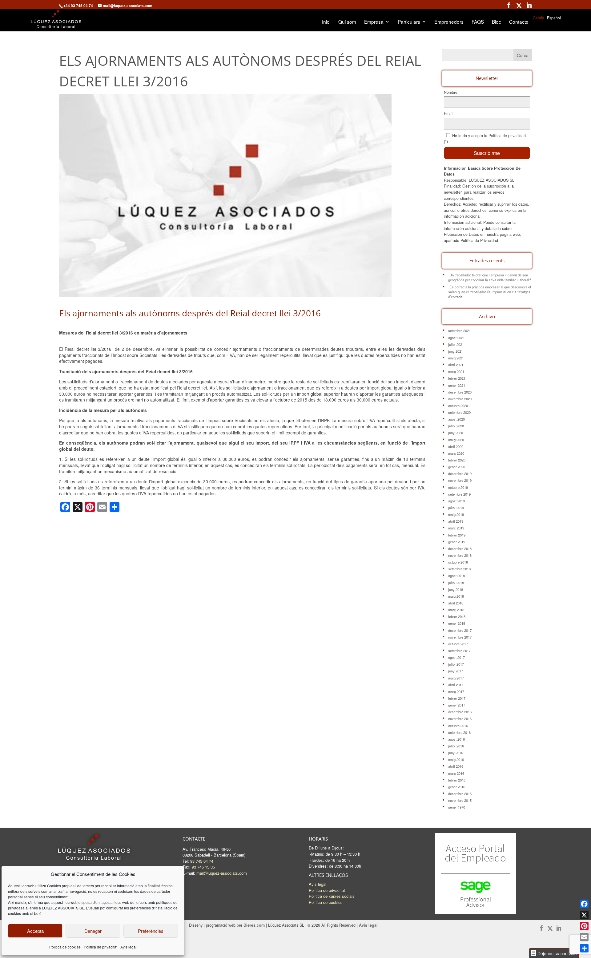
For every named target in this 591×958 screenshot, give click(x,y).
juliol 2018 (456, 582)
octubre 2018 (458, 562)
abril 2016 (455, 766)
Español (554, 18)
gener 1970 (456, 807)
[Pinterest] (584, 926)
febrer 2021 (456, 378)
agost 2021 (456, 337)
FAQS (478, 22)
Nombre (450, 92)
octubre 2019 (458, 487)
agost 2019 (456, 500)
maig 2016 (456, 759)
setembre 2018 (459, 568)
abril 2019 (455, 521)
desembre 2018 (460, 548)
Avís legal (128, 946)
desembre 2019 (460, 473)
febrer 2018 (456, 616)
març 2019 (456, 527)
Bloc (496, 22)
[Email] (584, 937)
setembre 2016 (459, 732)
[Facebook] (584, 903)
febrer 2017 (456, 698)
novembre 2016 (460, 718)
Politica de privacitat (100, 946)
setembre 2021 (459, 330)
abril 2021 (455, 364)
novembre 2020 (460, 398)
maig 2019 (456, 514)
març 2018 (456, 609)
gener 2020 (456, 466)
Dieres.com (254, 925)
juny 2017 (455, 670)
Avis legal (317, 884)
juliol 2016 (456, 745)
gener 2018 (456, 623)
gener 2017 (456, 705)
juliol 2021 (456, 344)
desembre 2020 (460, 392)
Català (538, 18)
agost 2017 (456, 657)
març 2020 (456, 453)
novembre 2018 (460, 555)
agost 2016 (456, 739)
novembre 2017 (460, 637)
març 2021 (456, 371)
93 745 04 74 (201, 861)
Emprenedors (449, 22)
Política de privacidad (507, 135)
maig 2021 (456, 357)
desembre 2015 (460, 793)
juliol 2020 (456, 425)
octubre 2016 (458, 725)
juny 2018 (455, 589)
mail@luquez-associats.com (221, 873)
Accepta (35, 931)
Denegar (93, 931)
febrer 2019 (456, 534)
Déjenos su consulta (556, 953)
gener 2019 (456, 541)
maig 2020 (456, 439)
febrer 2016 (456, 780)
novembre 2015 (460, 800)
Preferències (150, 931)
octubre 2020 (458, 405)
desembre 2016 (460, 711)
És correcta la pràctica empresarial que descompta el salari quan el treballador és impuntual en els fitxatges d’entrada (489, 291)
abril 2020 (455, 446)
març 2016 (456, 773)
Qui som (347, 22)
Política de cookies (65, 946)
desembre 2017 (460, 630)
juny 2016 (455, 752)
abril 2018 (455, 602)
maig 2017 (456, 677)
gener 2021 (456, 385)
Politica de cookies (326, 902)
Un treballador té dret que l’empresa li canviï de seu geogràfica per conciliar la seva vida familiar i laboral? (489, 277)
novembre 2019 (460, 480)
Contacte (519, 22)
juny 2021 (455, 351)
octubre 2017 (458, 643)
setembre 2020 (459, 412)
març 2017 (456, 691)
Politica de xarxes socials (332, 896)
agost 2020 (456, 419)
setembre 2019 (459, 494)
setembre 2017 (459, 650)
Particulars (409, 22)
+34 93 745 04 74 (78, 5)
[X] (584, 914)
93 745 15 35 (203, 867)
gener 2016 (456, 786)
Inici (326, 22)
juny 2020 (455, 432)
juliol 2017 (456, 664)
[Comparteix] (584, 948)
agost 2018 (456, 575)
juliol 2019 (456, 507)
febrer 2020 (456, 459)
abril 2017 (455, 684)
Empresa (374, 22)
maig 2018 (456, 596)
